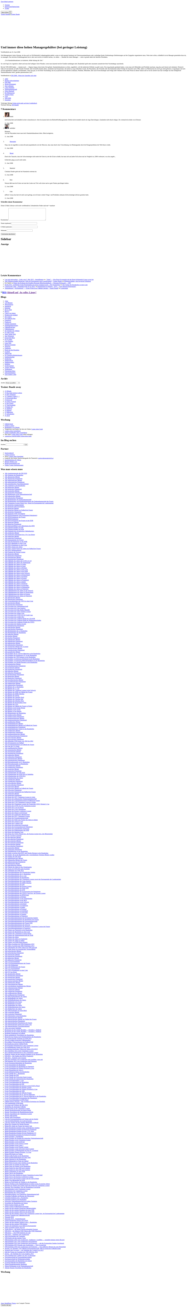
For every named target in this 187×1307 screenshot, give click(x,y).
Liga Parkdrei (9, 341)
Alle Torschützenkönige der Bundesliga (17, 877)
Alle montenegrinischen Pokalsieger (16, 720)
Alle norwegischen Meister (13, 737)
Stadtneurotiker (9, 362)
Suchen (3, 444)
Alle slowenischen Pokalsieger (14, 842)
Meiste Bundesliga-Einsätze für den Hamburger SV (20, 1133)
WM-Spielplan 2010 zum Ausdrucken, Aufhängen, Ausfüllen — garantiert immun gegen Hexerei (34, 1240)
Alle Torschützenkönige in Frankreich (16, 905)
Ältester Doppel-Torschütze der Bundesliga (18, 1268)
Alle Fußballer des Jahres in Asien (15, 566)
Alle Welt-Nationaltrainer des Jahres (16, 996)
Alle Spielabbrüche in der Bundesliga (16, 851)
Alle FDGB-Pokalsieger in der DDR (16, 541)
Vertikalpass (8, 369)
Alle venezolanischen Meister (14, 984)
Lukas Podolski (9, 87)
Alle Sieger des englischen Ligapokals (16, 825)
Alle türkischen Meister (12, 958)
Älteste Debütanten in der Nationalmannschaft (19, 1266)
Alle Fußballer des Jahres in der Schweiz (17, 573)
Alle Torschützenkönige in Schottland (16, 911)
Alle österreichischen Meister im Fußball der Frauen (21, 1019)
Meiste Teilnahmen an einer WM (15, 1171)
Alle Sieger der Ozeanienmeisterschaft (16, 818)
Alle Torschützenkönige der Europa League (18, 886)
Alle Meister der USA (11, 704)
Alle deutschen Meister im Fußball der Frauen (19, 510)
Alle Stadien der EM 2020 (13, 856)
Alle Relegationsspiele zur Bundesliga (16, 764)
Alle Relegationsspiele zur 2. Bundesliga (17, 762)
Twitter (7, 8)
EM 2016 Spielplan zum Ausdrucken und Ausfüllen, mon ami (24, 1059)
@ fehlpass (8, 410)
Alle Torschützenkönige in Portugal (15, 909)
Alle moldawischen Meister (13, 715)
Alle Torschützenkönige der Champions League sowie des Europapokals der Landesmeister (33, 879)
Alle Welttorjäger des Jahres (13, 1009)
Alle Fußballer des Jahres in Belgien (16, 568)
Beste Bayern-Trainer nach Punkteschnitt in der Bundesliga (23, 1037)
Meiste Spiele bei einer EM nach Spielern (17, 1170)
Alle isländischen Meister (12, 639)
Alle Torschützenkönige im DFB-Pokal (17, 895)
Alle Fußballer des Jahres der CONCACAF (18, 561)
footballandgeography (11, 325)
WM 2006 (8, 98)
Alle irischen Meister (11, 636)
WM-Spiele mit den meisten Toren (15, 1238)
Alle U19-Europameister (12, 961)
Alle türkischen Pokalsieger (13, 960)
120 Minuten (9, 303)
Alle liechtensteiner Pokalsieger (14, 674)
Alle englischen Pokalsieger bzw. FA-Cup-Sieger (20, 534)
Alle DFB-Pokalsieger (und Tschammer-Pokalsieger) (21, 515)
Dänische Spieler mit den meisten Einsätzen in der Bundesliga (24, 1054)
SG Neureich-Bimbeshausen (13, 355)
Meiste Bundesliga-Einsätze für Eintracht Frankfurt (20, 1135)
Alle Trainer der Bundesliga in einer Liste (75, 285)
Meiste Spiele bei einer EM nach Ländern (17, 1168)
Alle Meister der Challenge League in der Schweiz (20, 690)
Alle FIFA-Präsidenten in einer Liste (16, 545)
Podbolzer (8, 348)
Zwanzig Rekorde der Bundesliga (15, 1262)
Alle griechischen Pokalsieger (14, 629)
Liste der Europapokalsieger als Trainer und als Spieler (21, 1119)
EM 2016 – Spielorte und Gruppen (15, 1058)
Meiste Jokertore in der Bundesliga (15, 1159)
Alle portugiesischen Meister (13, 758)
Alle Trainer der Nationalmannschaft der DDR (19, 935)
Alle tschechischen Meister (13, 951)
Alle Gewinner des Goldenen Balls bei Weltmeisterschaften (23, 620)
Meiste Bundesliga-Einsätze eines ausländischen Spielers (22, 1128)
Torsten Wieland (10, 367)
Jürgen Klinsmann (10, 84)
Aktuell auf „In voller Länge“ (22, 292)
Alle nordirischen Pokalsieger (14, 732)
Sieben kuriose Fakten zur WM (14, 1205)
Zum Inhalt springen (7, 1)
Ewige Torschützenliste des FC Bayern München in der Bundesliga (25, 1096)
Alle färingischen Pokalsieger (14, 599)
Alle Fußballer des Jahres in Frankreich (17, 580)
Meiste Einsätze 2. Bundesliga (14, 1136)
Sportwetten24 (9, 453)
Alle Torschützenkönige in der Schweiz (17, 902)
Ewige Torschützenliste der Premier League (18, 1087)
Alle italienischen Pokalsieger (14, 645)
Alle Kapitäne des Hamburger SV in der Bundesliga (21, 655)
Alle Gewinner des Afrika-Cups (14, 613)
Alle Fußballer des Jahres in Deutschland (17, 575)
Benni (11, 153)
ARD (6, 79)
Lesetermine (64, 288)
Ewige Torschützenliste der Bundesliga (17, 1082)
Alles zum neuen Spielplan (13, 1028)
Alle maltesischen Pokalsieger (14, 685)
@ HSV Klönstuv (10, 394)
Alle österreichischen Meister (13, 1017)
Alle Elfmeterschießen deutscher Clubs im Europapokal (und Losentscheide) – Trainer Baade (33, 281)
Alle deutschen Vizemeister (13, 512)
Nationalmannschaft (11, 89)
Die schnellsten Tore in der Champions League (19, 1051)
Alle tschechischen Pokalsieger (14, 953)
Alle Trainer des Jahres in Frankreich (16, 939)
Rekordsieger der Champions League (16, 1191)
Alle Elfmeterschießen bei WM (14, 529)
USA (6, 96)
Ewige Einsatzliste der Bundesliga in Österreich (19, 1066)
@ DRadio (8, 391)
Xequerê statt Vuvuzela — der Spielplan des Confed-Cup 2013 (24, 1250)
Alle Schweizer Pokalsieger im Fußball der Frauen (20, 792)
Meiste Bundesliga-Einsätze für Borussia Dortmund (20, 1129)
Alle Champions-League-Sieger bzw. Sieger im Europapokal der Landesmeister (29, 503)
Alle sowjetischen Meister (13, 844)
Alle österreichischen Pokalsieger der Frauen (18, 1023)
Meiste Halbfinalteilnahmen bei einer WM (17, 1157)
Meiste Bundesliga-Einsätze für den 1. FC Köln (19, 1131)
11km (6, 301)
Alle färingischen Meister (12, 597)
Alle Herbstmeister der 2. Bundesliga (16, 631)
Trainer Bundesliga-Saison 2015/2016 (16, 1220)
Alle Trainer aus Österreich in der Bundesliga (18, 930)
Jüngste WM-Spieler (11, 1115)
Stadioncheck (9, 360)
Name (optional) (6, 223)
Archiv (3, 383)
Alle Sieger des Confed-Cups (14, 823)
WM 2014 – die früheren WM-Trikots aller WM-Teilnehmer (23, 1231)
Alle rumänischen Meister (12, 765)
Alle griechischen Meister (12, 627)
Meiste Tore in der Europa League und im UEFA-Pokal (22, 1178)
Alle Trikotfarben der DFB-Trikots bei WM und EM (21, 947)
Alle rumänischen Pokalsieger (14, 767)
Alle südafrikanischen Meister (14, 858)
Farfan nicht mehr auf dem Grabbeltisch (25, 103)
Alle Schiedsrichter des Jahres (14, 778)
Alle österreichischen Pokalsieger (15, 1021)
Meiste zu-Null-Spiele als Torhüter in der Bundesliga (21, 1182)
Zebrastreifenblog (10, 373)
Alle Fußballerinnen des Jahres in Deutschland (19, 592)
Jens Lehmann (9, 86)
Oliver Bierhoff (9, 91)
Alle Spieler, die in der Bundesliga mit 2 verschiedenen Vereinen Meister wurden (29, 855)
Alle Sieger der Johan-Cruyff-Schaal (16, 813)
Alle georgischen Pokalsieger (14, 604)
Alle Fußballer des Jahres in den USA (16, 569)
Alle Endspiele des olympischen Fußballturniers (19, 531)
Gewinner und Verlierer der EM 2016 (16, 1105)
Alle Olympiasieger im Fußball (14, 743)
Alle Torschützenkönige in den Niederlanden (18, 898)
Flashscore (8, 322)
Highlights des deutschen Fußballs (15, 1107)
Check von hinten (10, 313)
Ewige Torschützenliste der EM (14, 1084)
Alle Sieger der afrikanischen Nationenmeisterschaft (21, 799)
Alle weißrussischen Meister (13, 993)
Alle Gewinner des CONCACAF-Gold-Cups (19, 615)
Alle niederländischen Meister (14, 723)
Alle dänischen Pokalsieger (13, 524)
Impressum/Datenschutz (12, 6)
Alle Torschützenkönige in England (15, 904)
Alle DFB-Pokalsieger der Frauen (15, 517)
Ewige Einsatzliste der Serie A (14, 1070)
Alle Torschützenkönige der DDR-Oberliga (18, 883)
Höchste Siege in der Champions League (17, 1108)
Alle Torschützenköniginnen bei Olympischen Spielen (21, 918)
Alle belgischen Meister (12, 487)
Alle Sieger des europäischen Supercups (17, 828)
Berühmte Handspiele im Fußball (15, 1033)
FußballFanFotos (10, 327)
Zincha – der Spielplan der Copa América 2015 (19, 1254)
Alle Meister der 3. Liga (12, 688)
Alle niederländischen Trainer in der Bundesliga (19, 729)
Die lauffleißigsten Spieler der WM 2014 (17, 1047)
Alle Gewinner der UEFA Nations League (18, 611)
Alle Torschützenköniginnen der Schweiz (17, 925)
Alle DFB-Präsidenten (11, 519)
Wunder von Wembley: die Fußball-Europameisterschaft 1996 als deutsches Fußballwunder (33, 1248)
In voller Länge (9, 332)
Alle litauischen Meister (12, 676)
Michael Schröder (10, 345)
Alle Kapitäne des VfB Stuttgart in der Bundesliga (20, 657)
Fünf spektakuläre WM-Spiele (14, 1103)
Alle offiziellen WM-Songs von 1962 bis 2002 (19, 741)
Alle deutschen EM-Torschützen (15, 506)
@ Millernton (9, 412)
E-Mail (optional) (6, 227)
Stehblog (7, 364)
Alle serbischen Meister (12, 793)
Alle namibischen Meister (12, 722)
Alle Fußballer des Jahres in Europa (16, 578)
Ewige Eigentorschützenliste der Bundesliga (18, 1063)
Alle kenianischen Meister (13, 664)
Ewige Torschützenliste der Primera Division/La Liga (21, 1089)
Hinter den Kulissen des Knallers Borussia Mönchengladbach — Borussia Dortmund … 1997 (42, 283)
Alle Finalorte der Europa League (15, 552)
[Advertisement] (93, 29)
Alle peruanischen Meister (13, 751)
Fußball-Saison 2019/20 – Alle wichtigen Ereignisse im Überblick (25, 1101)
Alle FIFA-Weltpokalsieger (13, 550)
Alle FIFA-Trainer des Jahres (13, 547)
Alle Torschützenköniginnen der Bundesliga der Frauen (22, 919)
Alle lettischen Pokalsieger (13, 673)
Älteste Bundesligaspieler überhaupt (16, 1264)
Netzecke (7, 346)
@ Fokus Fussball (10, 401)
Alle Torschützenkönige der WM (15, 890)
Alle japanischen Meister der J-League (16, 646)
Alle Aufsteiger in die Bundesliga (15, 485)
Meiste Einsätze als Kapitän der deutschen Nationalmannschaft (24, 1138)
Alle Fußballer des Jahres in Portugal (16, 583)
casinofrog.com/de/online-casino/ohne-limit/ (18, 436)
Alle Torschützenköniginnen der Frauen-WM (18, 923)
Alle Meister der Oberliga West (14, 701)
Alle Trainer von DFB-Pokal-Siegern (16, 942)
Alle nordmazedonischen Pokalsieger (16, 736)
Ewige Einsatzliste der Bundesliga (15, 1065)
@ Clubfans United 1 (11, 396)
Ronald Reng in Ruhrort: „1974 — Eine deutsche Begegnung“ (56, 286)
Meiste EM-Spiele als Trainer (14, 1154)
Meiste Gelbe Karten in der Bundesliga (17, 1156)
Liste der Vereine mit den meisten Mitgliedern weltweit (21, 1122)
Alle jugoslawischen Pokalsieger (15, 650)
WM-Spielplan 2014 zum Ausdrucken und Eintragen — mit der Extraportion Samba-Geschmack (34, 1243)
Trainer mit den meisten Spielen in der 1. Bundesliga (21, 1222)
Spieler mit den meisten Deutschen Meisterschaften (20, 1208)
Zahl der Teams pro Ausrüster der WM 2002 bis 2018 (21, 1252)
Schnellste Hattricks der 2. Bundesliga (16, 1198)
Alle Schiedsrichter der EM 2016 (15, 772)
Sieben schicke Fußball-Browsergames (17, 1206)
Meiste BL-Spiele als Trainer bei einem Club (18, 1126)
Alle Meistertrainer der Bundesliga (15, 713)
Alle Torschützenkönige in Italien (15, 907)
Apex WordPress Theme (8, 1303)
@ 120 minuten (9, 414)
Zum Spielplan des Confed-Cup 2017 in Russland (20, 1255)
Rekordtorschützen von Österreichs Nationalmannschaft (22, 1194)
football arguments (10, 324)
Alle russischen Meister (12, 769)
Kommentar (4, 220)
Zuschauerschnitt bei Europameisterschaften (18, 1257)
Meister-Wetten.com (11, 462)
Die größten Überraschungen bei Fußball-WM (19, 1042)
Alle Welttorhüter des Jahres (13, 1005)
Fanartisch (8, 320)
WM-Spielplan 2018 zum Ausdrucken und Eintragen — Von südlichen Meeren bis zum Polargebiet (35, 1247)
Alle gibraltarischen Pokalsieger (14, 625)
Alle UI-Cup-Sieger (11, 972)
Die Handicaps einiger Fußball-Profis (16, 1044)
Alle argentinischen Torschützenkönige (17, 484)
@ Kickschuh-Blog (11, 398)
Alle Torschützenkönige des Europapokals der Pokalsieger (23, 891)
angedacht (8, 306)
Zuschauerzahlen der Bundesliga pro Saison (18, 1261)
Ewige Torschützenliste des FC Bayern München (20, 1094)
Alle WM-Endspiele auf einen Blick (16, 1010)
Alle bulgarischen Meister (12, 496)
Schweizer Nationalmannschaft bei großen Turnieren (21, 1201)
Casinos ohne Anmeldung (13, 431)
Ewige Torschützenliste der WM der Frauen (18, 1093)
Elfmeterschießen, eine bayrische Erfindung (77, 281)
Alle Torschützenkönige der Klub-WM (17, 888)
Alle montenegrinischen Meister (14, 718)
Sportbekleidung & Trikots (13, 460)
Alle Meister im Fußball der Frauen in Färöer (18, 706)
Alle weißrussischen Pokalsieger (15, 995)
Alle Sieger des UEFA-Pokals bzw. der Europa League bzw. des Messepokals (29, 834)
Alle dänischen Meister (12, 522)
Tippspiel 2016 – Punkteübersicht (15, 1219)
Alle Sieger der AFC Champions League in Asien (20, 797)
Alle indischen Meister (12, 634)
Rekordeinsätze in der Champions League (17, 1189)
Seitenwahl (8, 353)
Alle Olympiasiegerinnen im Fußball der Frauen (19, 744)
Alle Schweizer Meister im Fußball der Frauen (19, 788)
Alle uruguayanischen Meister (14, 981)
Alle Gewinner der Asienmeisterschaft (16, 606)
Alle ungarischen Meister (12, 977)
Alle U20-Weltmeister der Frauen (15, 967)
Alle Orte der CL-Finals (12, 746)
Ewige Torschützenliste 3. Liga (14, 1080)
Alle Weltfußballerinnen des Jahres (15, 1000)
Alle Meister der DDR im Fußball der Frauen (18, 692)
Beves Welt (8, 310)
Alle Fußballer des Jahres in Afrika (15, 564)
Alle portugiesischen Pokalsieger (15, 760)
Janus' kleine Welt (10, 334)
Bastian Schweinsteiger (12, 80)
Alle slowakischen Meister (13, 837)
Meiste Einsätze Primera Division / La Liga (18, 1152)
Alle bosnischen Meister (12, 491)
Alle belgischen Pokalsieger (13, 489)
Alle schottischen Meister (12, 779)
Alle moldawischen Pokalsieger (14, 716)
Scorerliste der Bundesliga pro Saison (16, 1203)
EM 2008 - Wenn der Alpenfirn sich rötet (23, 75)
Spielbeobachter (10, 357)
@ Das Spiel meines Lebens (13, 393)
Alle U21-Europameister (12, 968)
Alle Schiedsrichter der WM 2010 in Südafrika (19, 774)
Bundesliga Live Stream (12, 427)
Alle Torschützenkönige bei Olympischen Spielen (20, 872)
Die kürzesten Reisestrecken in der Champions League (21, 1045)
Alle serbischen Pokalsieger (13, 795)
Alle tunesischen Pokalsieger (13, 956)
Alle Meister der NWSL (12, 695)
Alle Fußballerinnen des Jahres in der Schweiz (19, 590)
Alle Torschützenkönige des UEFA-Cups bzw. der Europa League (25, 893)
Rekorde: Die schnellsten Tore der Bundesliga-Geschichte (22, 1187)
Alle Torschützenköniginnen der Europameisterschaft (21, 921)
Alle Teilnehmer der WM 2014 (14, 870)
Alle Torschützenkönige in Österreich (16, 916)
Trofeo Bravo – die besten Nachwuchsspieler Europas (21, 1229)
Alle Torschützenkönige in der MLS (16, 900)
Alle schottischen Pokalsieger (14, 781)
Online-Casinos (9, 425)
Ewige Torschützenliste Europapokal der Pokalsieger (21, 1098)
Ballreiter (7, 308)
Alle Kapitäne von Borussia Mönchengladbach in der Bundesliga (25, 660)
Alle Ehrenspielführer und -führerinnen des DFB (20, 526)
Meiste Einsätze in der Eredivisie (15, 1142)
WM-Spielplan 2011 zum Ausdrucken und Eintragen (21, 1241)
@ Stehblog (8, 408)
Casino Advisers (10, 455)
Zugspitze (8, 100)
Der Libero (8, 317)
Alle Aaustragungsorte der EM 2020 (16, 473)
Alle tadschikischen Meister (13, 865)
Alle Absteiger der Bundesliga (14, 475)
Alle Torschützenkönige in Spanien (15, 914)
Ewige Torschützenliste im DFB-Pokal (16, 1100)
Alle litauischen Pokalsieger (13, 678)
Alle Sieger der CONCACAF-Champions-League (20, 806)
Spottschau (8, 359)
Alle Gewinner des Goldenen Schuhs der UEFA (19, 622)
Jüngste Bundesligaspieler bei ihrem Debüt (18, 1110)
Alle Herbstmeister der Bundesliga (15, 632)
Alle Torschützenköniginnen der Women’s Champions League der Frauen (27, 926)
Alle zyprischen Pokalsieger (13, 1014)
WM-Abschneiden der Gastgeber (15, 1236)
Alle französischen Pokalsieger (14, 559)
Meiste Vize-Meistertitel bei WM (15, 1180)
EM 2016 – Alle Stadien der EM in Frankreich (19, 1056)
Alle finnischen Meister (12, 554)
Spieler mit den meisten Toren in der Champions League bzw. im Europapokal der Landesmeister (34, 1213)
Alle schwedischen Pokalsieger (14, 785)
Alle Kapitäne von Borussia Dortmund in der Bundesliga (22, 659)
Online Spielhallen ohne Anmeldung (16, 432)
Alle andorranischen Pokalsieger (15, 482)
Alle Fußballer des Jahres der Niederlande (17, 562)
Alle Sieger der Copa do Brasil (14, 807)
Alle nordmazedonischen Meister (15, 734)
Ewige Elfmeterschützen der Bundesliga (17, 1072)
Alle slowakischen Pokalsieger (14, 839)
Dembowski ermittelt (11, 315)
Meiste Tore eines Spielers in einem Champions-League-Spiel (23, 1175)
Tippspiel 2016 (9, 1217)
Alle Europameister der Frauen (14, 540)
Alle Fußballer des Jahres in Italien (15, 582)
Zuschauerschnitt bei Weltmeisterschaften (17, 1259)
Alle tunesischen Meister (12, 954)
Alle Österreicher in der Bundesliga (15, 1016)
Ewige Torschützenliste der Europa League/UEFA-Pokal (22, 1086)
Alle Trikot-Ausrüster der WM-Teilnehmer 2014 (19, 946)
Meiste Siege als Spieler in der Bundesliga (17, 1166)
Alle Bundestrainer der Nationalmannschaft (18, 499)
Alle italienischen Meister (12, 643)
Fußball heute (9, 424)
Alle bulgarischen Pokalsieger (14, 498)
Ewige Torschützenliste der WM (15, 1091)
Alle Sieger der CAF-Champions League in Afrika (20, 802)
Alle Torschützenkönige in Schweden (16, 912)
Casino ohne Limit (37, 429)
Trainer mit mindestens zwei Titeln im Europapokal (20, 1226)
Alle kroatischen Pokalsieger (13, 669)
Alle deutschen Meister (12, 508)
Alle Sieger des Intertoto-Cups (14, 832)
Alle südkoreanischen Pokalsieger (15, 862)
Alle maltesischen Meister (12, 683)
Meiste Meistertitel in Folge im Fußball (16, 1161)
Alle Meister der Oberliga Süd (14, 699)
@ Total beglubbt (10, 405)
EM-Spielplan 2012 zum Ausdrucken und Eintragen (21, 1061)
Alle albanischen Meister (12, 477)
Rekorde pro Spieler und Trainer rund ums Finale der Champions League (27, 1185)
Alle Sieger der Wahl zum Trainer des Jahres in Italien (21, 820)
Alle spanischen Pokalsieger (13, 849)
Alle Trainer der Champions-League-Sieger (18, 933)
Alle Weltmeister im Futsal (13, 1003)
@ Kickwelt (8, 400)
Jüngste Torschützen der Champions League (18, 1114)
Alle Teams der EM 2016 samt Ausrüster (17, 869)
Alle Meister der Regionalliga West (15, 702)
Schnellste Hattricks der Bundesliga (15, 1199)
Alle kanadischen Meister (12, 652)
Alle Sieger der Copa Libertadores (15, 809)
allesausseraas (9, 304)
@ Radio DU (9, 407)
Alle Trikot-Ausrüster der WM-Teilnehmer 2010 (19, 944)
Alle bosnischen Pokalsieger (13, 492)
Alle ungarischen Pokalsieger (14, 979)
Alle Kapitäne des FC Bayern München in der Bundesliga (22, 653)
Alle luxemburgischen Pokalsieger (15, 681)
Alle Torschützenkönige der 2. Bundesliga (18, 874)
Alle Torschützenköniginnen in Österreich (17, 928)
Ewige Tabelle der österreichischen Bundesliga (19, 1079)
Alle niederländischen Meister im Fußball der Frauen (21, 725)
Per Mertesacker (10, 93)
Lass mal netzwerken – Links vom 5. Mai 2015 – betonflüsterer (24, 279)
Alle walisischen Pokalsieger (13, 991)
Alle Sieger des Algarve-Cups (14, 821)
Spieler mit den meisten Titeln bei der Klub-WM (19, 1212)
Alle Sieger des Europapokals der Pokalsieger (19, 827)
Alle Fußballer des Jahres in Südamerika (17, 587)
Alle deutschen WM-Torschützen (15, 513)
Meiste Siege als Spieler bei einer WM (16, 1164)
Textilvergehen (9, 366)
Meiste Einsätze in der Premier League (16, 1147)
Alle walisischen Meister (12, 989)
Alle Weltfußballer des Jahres (14, 998)
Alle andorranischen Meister (13, 480)
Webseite (3, 230)
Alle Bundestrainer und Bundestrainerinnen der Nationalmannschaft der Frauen (29, 501)
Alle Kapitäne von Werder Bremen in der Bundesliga (21, 662)
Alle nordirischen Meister (12, 730)
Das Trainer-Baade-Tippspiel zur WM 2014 (18, 1038)
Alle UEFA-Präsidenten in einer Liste (16, 970)
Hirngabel (13, 141)
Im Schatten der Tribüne (12, 331)
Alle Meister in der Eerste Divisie (15, 708)
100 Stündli (15, 105)
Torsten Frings (9, 94)
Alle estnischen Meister (12, 536)
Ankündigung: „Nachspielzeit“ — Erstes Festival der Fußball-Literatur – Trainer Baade (31, 288)
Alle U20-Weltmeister (11, 965)
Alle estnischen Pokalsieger (13, 538)
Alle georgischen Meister (12, 603)
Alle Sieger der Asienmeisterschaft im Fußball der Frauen (22, 800)
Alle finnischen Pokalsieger (13, 555)
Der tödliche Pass (10, 318)
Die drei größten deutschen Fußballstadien (18, 1040)
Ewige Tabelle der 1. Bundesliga (15, 1073)
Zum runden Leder (10, 374)
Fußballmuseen (9, 329)
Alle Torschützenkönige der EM (14, 884)
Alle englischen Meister (12, 533)
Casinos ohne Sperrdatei (15, 456)
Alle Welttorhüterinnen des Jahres (15, 1007)
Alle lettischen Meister (11, 671)
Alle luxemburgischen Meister (14, 680)
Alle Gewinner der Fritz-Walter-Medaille (17, 610)
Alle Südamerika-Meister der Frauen (16, 860)
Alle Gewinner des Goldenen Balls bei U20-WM (20, 618)
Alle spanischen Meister (12, 848)
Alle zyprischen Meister (12, 1012)
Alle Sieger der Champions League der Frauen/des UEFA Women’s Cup (27, 804)
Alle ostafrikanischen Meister (14, 748)
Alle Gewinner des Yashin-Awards (15, 624)
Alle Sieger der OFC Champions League (17, 816)
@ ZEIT (7, 415)
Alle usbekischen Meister (12, 982)
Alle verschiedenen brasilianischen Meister (18, 986)
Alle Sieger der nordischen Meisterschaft (17, 814)
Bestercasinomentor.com (12, 463)
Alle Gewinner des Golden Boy (14, 617)
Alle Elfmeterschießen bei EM (14, 527)
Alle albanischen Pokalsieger (13, 478)
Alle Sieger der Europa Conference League (18, 811)
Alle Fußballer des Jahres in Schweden (17, 585)
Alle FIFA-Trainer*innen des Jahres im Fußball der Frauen (23, 548)
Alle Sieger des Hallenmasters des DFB (17, 830)
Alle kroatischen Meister (12, 667)
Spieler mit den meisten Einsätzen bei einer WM (19, 1210)
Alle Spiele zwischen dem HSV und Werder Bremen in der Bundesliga (26, 853)
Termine (7, 5)
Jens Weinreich (9, 336)
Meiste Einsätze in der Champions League (18, 1140)
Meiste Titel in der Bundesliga (14, 1173)
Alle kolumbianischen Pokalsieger (15, 666)
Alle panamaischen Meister (13, 750)
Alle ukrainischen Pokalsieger (14, 975)
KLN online (8, 339)
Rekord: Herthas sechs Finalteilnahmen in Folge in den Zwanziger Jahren (27, 1184)
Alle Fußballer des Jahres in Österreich (16, 589)
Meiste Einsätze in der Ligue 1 (14, 1145)
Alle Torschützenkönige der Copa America (18, 881)
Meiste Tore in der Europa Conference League (19, 1177)
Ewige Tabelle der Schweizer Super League (18, 1077)
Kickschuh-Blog (10, 338)
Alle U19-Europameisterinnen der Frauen (17, 963)
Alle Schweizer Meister (12, 786)
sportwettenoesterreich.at (45, 458)
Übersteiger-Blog (10, 371)
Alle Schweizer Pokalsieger (13, 790)
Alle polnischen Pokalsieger (13, 757)
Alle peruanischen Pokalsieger (14, 753)
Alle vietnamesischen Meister (14, 988)
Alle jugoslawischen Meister (13, 648)
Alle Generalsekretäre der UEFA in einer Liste (19, 601)
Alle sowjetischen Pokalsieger (14, 846)
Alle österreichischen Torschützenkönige (17, 1026)
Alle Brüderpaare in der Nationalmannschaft (18, 494)
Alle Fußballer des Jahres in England (16, 576)
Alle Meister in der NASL (13, 709)
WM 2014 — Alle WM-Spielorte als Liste (17, 1233)
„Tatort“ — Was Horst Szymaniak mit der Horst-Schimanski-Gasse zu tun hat (70, 279)
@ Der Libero (9, 403)
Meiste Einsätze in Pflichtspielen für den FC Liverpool (21, 1150)
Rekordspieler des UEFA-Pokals (15, 1192)
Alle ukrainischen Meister (12, 974)
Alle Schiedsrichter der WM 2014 (15, 776)
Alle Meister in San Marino (13, 711)
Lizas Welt (8, 343)
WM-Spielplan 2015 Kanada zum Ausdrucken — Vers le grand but (25, 1245)
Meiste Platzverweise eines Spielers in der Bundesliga (21, 1163)
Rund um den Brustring (12, 350)
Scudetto (7, 352)
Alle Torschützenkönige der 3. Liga (15, 876)
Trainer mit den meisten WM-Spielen (16, 1224)
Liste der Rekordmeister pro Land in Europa (18, 1121)
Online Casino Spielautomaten (14, 465)
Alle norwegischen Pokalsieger (14, 739)
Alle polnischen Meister (12, 755)
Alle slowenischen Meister (13, 841)
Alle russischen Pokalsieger (13, 771)
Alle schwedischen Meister (13, 783)
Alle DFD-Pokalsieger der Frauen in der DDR (19, 520)
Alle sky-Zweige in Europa (13, 835)
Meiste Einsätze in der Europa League (16, 1143)
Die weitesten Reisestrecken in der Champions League (21, 1052)
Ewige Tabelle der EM (12, 1075)
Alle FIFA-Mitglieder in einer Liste (15, 543)
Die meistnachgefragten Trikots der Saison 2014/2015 (21, 1049)
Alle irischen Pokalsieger (12, 638)
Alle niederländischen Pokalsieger (15, 727)
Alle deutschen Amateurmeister (14, 505)
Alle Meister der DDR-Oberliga (14, 694)
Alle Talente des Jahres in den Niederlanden (18, 867)
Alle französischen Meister (13, 557)
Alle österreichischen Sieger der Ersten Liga (18, 1024)
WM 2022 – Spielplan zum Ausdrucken (17, 1234)
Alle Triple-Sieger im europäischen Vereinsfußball (20, 949)
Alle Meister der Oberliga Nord (14, 697)
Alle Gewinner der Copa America (15, 608)
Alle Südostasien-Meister (12, 863)
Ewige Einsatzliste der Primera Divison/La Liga (19, 1068)
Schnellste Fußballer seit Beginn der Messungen (19, 1196)
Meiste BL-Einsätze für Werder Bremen (17, 1124)
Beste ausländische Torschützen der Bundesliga (19, 1035)
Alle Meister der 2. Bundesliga (14, 687)
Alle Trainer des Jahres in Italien (14, 940)
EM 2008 (8, 82)
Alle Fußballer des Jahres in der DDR (16, 571)
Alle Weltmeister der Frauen (13, 1002)
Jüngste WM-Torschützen (12, 1117)
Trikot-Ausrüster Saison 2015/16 (15, 1227)
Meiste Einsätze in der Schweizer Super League (19, 1149)
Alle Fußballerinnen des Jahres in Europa (17, 594)
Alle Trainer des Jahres (12, 937)
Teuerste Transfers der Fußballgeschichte (17, 1215)
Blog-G (7, 311)
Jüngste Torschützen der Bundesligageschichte (19, 1112)
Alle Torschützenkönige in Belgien (15, 897)
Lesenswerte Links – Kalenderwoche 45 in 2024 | (20, 286)
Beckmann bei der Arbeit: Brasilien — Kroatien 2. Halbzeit (23, 1031)
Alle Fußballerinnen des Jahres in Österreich (18, 596)
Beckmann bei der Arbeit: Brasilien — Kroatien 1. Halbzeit (23, 1030)
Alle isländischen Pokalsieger (14, 641)
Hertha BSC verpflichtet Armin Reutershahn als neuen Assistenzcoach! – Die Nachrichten (32, 285)
